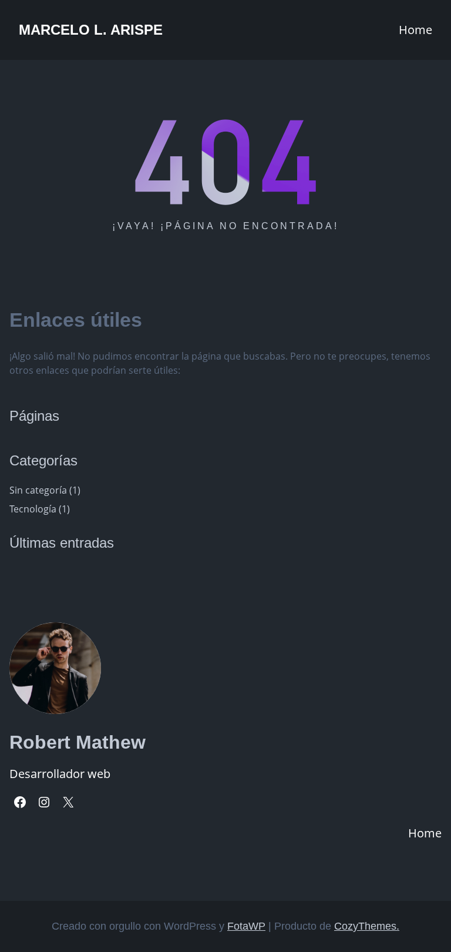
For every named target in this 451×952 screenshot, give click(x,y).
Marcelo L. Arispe (91, 30)
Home (415, 30)
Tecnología (32, 508)
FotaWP (246, 926)
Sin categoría (38, 490)
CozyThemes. (366, 926)
